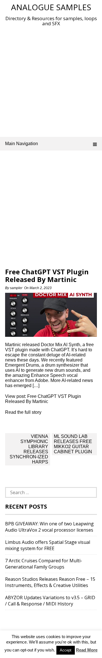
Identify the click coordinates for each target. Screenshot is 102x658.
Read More (86, 649)
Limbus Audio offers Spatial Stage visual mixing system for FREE (47, 545)
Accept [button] (65, 650)
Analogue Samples (51, 7)
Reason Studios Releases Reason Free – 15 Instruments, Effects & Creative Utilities (50, 582)
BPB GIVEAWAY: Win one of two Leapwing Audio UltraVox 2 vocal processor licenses (49, 527)
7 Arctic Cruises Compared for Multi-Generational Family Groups (43, 563)
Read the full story (23, 412)
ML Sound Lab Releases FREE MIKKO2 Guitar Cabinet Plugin (73, 444)
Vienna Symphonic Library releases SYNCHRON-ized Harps (29, 449)
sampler (16, 288)
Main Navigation (21, 143)
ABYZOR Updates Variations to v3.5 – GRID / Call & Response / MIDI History (50, 600)
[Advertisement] (51, 80)
